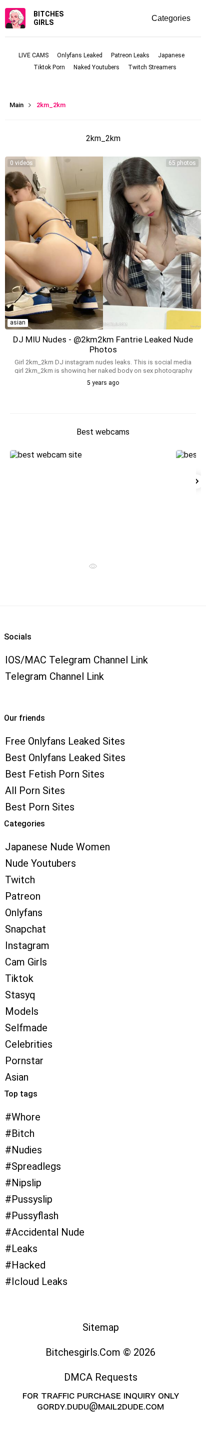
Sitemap (100, 1327)
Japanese (171, 55)
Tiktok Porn (49, 67)
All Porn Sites (35, 791)
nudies (27, 1150)
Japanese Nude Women (57, 847)
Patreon (22, 896)
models (21, 1011)
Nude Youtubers (40, 863)
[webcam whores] (89, 568)
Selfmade (26, 1028)
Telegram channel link (54, 676)
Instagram (27, 946)
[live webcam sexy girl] (89, 500)
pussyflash (35, 1216)
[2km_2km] (103, 243)
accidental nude (48, 1232)
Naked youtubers (97, 67)
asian (18, 322)
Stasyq (20, 995)
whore (26, 1117)
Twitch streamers (152, 67)
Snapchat (25, 929)
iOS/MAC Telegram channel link (76, 660)
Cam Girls (26, 962)
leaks (25, 1249)
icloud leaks (40, 1281)
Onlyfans (23, 913)
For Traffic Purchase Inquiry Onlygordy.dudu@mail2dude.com (100, 1400)
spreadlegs (36, 1166)
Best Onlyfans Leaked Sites (65, 758)
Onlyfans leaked (79, 55)
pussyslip (32, 1199)
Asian (16, 1077)
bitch (23, 1133)
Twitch (20, 880)
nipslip (27, 1183)
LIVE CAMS (33, 55)
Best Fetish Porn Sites (54, 774)
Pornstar (24, 1061)
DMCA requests (101, 1377)
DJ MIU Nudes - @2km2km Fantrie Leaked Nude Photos (103, 344)
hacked (29, 1265)
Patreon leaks (130, 55)
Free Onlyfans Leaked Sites (65, 741)
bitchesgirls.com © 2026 (101, 1352)
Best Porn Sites (39, 807)
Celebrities (28, 1044)
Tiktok (19, 978)
